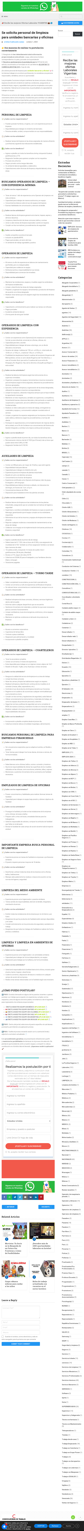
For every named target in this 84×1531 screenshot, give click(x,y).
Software (65, 1393)
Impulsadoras (67, 1019)
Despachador (67, 645)
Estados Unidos (68, 923)
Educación (66, 671)
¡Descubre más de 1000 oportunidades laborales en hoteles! (42, 1246)
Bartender (65, 439)
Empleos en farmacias (70, 805)
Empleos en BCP (68, 779)
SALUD (64, 1332)
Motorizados (67, 1137)
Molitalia (65, 1133)
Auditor (64, 391)
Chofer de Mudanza (69, 520)
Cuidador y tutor (68, 619)
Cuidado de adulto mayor (71, 612)
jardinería (65, 1050)
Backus (64, 426)
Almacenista (66, 321)
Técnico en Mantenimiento (71, 1424)
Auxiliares (65, 396)
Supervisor (66, 1411)
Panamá (65, 1223)
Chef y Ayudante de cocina (71, 492)
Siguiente (46, 1207)
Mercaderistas (67, 1107)
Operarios (65, 1205)
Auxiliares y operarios (70, 404)
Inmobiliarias (67, 1037)
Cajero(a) (65, 457)
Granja (64, 984)
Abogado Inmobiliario (70, 286)
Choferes (65, 529)
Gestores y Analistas (69, 975)
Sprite (64, 1398)
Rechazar (55, 1526)
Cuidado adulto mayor (70, 608)
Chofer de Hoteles (68, 516)
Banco (64, 431)
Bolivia (64, 448)
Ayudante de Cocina (69, 409)
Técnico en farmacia (69, 1420)
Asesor (64, 348)
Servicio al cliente (68, 1358)
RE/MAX (65, 1306)
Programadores (68, 1286)
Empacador (66, 698)
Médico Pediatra (68, 1094)
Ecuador (65, 667)
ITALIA (64, 1045)
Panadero (65, 1218)
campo (64, 466)
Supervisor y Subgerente (71, 1415)
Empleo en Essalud (69, 735)
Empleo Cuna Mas (68, 719)
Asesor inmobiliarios (69, 369)
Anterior (10, 1207)
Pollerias (65, 1258)
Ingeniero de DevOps (69, 1028)
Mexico (64, 1120)
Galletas (65, 962)
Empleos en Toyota (69, 877)
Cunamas (65, 628)
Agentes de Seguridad (70, 317)
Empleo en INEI (67, 743)
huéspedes (66, 1015)
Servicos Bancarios (69, 1385)
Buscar (60, 31)
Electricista (66, 693)
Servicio (65, 1354)
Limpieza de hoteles (69, 1085)
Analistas (65, 330)
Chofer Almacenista (69, 512)
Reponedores (67, 1315)
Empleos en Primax (69, 842)
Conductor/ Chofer (69, 571)
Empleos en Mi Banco (69, 822)
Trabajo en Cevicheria (70, 1448)
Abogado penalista (69, 291)
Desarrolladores (68, 641)
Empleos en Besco (68, 783)
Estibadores (66, 927)
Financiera (66, 945)
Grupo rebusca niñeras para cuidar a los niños (14, 1284)
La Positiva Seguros (69, 1063)
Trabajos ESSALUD (69, 1476)
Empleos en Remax (69, 846)
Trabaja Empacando (69, 1444)
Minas (64, 1129)
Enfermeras (66, 894)
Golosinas (65, 980)
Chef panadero (67, 488)
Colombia (65, 551)
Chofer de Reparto (68, 525)
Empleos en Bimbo (68, 787)
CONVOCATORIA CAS (69, 593)
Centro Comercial (68, 483)
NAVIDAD (65, 1164)
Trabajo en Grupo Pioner (71, 1452)
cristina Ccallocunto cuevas (14, 42)
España (64, 914)
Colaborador (66, 547)
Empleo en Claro (68, 730)
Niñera (64, 1177)
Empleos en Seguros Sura (71, 859)
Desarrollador (67, 632)
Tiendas (65, 1435)
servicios (65, 1363)
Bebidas (65, 444)
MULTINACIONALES (69, 1150)
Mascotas (65, 1089)
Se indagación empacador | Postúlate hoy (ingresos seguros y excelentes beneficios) (70, 212)
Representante (67, 1319)
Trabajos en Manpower (70, 1472)
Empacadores (67, 706)
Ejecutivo (65, 676)
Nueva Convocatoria (69, 1185)
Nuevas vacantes (68, 1190)
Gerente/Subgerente (69, 967)
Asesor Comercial (68, 352)
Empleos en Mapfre (69, 818)
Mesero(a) (66, 1111)
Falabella (65, 936)
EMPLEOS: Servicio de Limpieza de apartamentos (75, 229)
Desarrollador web (68, 636)
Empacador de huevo (69, 702)
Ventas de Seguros (69, 1503)
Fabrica (64, 932)
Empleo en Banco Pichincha (72, 724)
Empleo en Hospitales (70, 739)
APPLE (64, 339)
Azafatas (65, 422)
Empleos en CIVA (68, 792)
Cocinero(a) (66, 542)
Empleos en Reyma (69, 851)
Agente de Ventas (68, 308)
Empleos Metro (67, 881)
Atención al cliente (68, 387)
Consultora (66, 588)
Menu (6, 16)
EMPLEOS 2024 (67, 757)
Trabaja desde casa (69, 1439)
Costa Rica (66, 603)
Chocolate (65, 503)
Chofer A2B (66, 507)
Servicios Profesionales (71, 1376)
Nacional (65, 1155)
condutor (65, 575)
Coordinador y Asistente (71, 597)
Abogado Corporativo (70, 283)
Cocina (64, 538)
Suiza (64, 1402)
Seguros (65, 1350)
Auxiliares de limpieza (70, 400)
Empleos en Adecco (69, 765)
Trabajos (65, 1457)
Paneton (65, 1227)
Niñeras (65, 1181)
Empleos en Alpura (68, 774)
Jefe (63, 1059)
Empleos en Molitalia (69, 827)
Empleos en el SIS (68, 800)
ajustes (28, 1529)
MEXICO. (65, 1124)
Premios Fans (67, 1273)
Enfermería (66, 899)
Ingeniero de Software (70, 1032)
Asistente (65, 374)
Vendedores (66, 1494)
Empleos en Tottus (68, 873)
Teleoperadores (68, 1430)
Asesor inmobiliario (69, 365)
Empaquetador (67, 711)
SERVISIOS (66, 1389)
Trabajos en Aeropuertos (71, 1461)
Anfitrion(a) (66, 334)
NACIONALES (66, 1159)
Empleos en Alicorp (69, 770)
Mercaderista (67, 1102)
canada (64, 470)
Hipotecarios (66, 993)
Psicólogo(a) (67, 1301)
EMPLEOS (65, 752)
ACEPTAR (40, 1526)
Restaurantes (67, 1328)
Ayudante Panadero (69, 413)
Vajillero (65, 1485)
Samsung (65, 1336)
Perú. (64, 1244)
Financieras (66, 949)
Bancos (64, 435)
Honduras (65, 1002)
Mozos (64, 1146)
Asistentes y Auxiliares (70, 383)
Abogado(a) (66, 295)
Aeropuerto (66, 304)
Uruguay (65, 1481)
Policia (64, 1253)
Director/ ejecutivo (69, 649)
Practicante (66, 1262)
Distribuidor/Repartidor (70, 658)
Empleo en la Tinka (69, 748)
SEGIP (64, 1341)
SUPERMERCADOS (68, 1406)
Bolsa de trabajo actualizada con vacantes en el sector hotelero (40, 1285)
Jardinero (65, 1054)
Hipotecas (65, 997)
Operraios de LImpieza (70, 1214)
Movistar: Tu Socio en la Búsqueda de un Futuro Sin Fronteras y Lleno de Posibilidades (13, 1248)
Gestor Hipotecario (69, 971)
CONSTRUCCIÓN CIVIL (70, 584)
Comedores (66, 555)
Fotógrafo (65, 954)
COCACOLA (66, 533)
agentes (65, 313)
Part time (65, 1236)
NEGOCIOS (66, 1168)
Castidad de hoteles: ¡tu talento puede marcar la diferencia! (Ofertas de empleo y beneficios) (70, 204)
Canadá (64, 474)
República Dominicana (70, 1323)
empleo (64, 715)
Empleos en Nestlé (68, 831)
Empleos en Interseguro (70, 814)
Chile (64, 498)
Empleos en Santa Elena (70, 855)
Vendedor (65, 1490)
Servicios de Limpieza (70, 1367)
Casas (64, 479)
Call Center (66, 461)
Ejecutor (65, 684)
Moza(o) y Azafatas (69, 1142)
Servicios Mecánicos (69, 1371)
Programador (67, 1282)
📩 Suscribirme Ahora (70, 23)
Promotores (66, 1290)
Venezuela (65, 1498)
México (64, 1115)
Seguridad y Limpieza (70, 1345)
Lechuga (65, 1076)
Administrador (67, 299)
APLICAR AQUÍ (40, 1007)
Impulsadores (67, 1024)
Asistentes (66, 378)
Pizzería (65, 1249)
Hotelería (65, 1006)
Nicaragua (65, 1172)
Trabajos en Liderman (70, 1468)
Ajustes (68, 1526)
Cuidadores (66, 623)
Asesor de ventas (68, 356)
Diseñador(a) (67, 654)
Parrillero (65, 1231)
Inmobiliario (66, 1041)
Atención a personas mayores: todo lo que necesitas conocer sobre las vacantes (69, 221)
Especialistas (67, 919)
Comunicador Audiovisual (71, 560)
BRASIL (64, 453)
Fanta (64, 940)
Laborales (65, 1067)
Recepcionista (67, 1310)
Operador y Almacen (69, 1201)
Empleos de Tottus (69, 761)
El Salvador (66, 689)
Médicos (65, 1098)
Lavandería (66, 1072)
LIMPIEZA (65, 1080)
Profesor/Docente (68, 1277)
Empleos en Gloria (68, 809)
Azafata (64, 418)
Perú (63, 1240)
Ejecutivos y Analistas (70, 680)
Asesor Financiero (68, 361)
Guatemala (66, 989)
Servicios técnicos (68, 1380)
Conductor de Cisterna (70, 566)
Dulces (64, 663)
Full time (65, 958)
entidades (65, 903)
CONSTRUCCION (68, 579)
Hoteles (65, 1010)
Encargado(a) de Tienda (71, 890)
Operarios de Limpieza (70, 1209)
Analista (65, 326)
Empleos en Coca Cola (70, 796)
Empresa (65, 886)
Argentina (65, 343)
